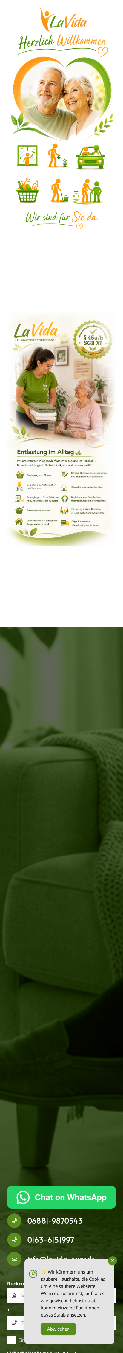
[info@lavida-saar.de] (17, 1259)
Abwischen (58, 1329)
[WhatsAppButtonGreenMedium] (61, 1197)
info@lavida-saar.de (61, 1259)
